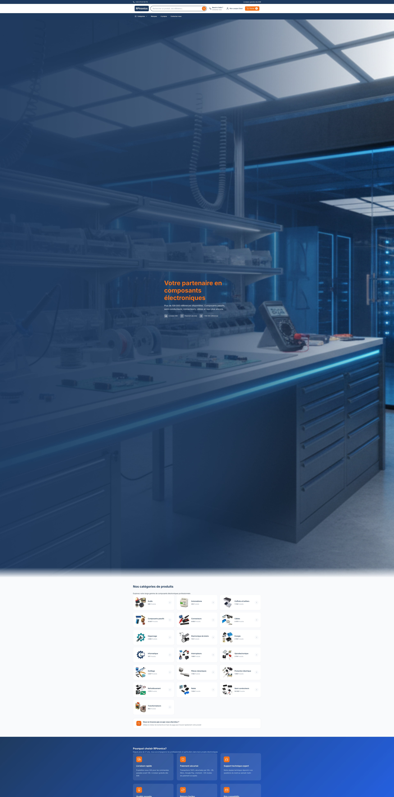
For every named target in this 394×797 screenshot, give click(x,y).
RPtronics (142, 8)
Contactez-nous (176, 16)
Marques (154, 16)
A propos (164, 16)
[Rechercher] (204, 8)
